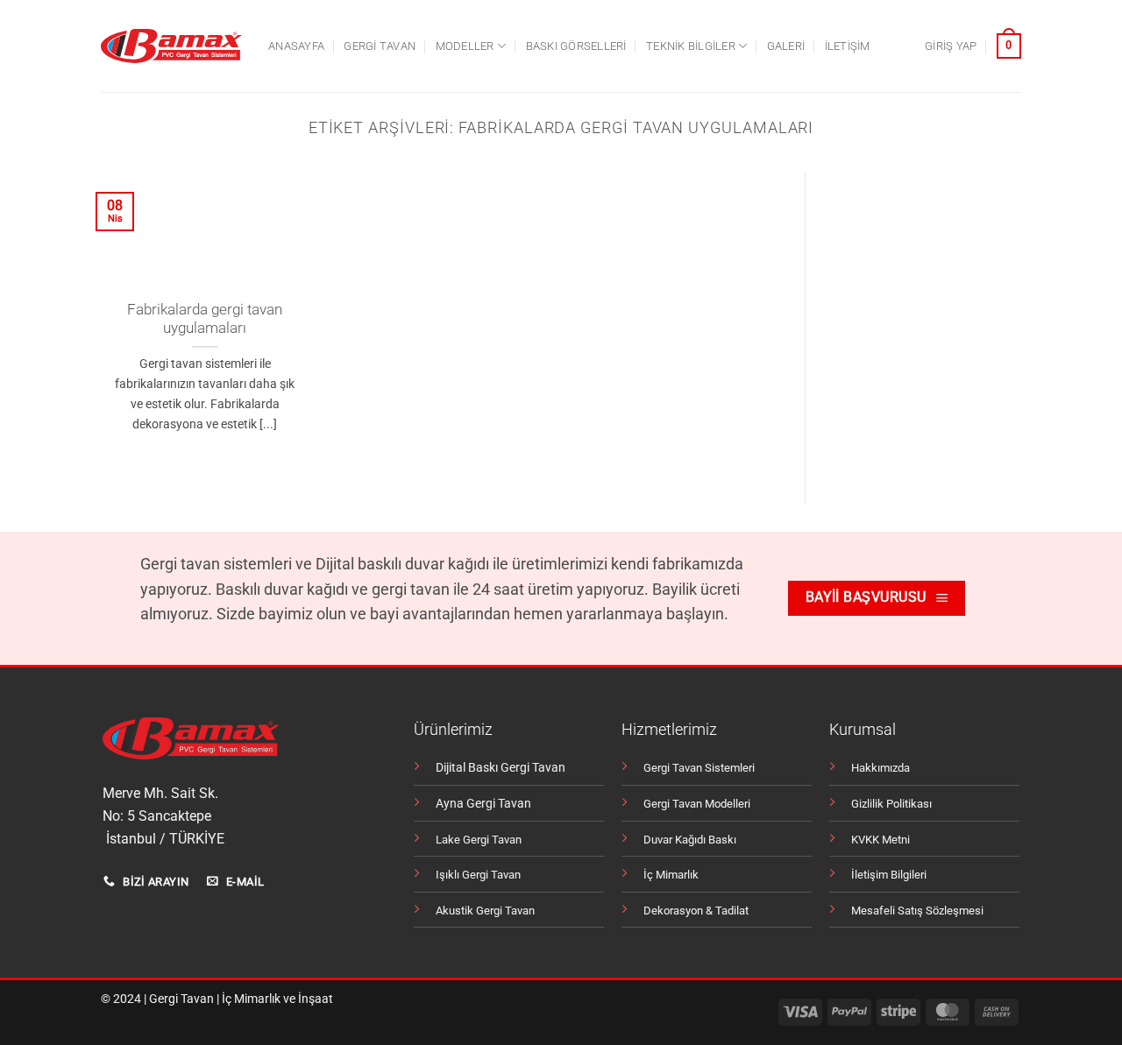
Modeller (465, 46)
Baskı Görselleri (576, 46)
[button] (950, 46)
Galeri (786, 46)
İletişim (847, 46)
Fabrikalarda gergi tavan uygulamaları (204, 319)
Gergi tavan (379, 46)
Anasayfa (296, 46)
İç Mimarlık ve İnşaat (277, 999)
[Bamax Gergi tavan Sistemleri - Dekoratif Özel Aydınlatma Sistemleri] (171, 46)
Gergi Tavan (181, 999)
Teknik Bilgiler (690, 46)
